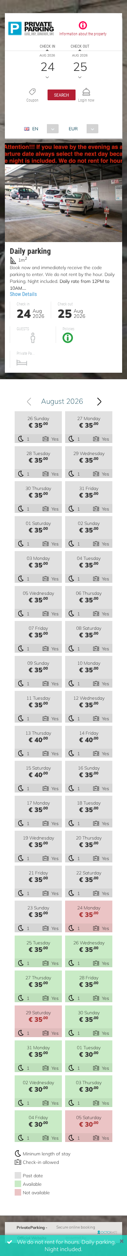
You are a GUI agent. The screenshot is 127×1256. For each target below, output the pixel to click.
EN (35, 128)
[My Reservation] (86, 89)
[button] (62, 95)
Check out (80, 46)
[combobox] (43, 128)
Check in (47, 46)
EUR (73, 128)
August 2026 (62, 401)
